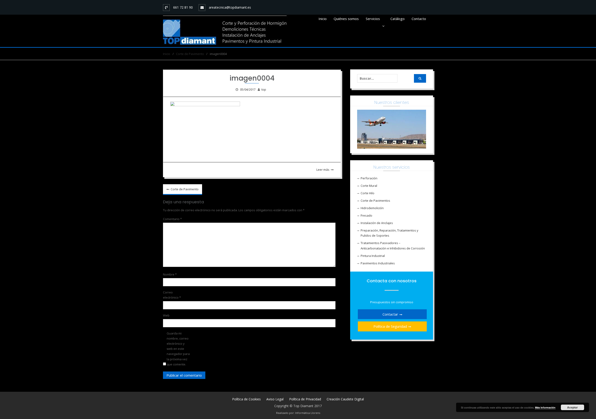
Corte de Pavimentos (375, 200)
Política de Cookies (246, 399)
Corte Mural (369, 186)
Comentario (172, 219)
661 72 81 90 (183, 7)
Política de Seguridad (390, 326)
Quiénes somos (346, 18)
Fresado (366, 215)
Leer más (322, 169)
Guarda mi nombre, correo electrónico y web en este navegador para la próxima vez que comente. (178, 348)
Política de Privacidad (305, 399)
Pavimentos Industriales (378, 263)
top (263, 89)
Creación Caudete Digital (345, 399)
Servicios (373, 18)
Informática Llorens (307, 413)
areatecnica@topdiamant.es (230, 7)
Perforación (369, 178)
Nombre (170, 274)
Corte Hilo (367, 193)
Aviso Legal (275, 399)
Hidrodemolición (372, 208)
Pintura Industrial (373, 256)
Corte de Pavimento (185, 189)
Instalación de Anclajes (377, 223)
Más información (545, 407)
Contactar (390, 314)
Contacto (419, 18)
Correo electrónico (172, 295)
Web (166, 315)
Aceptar (572, 407)
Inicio (322, 18)
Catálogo (397, 18)
